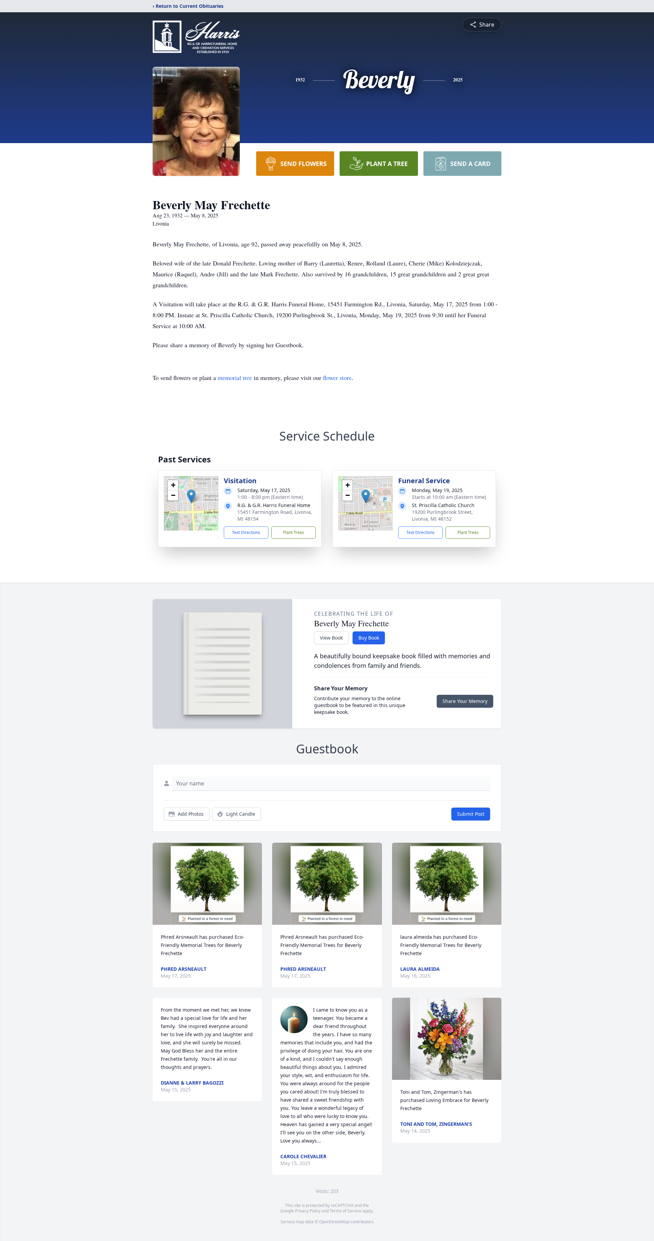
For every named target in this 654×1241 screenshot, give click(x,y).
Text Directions (246, 532)
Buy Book (368, 637)
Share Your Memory (464, 701)
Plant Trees (293, 532)
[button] (191, 496)
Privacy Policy (308, 1211)
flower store (337, 377)
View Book (331, 637)
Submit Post (470, 814)
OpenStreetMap (334, 1222)
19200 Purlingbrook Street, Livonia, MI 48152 (442, 515)
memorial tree (235, 377)
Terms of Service (345, 1211)
